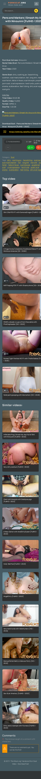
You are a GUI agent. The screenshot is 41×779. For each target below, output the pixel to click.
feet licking (24, 170)
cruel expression (13, 167)
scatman (37, 160)
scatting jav (16, 160)
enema (4, 170)
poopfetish (36, 165)
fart (19, 163)
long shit (26, 163)
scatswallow (14, 170)
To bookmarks (14, 142)
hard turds (25, 167)
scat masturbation (9, 163)
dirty (9, 160)
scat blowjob (25, 165)
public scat (35, 167)
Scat (12, 157)
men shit (34, 163)
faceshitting (27, 160)
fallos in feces (13, 165)
